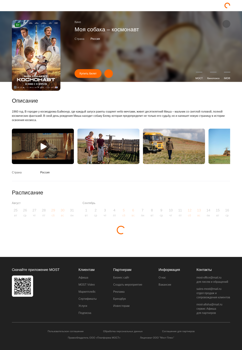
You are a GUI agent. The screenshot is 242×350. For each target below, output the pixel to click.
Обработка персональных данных (123, 331)
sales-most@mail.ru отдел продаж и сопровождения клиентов (213, 293)
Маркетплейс (87, 291)
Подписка (84, 312)
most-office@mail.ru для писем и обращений (212, 279)
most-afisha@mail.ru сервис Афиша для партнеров (209, 308)
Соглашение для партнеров (178, 331)
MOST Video (86, 284)
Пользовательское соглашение (66, 331)
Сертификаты (87, 298)
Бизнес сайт (121, 277)
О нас (162, 277)
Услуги (82, 305)
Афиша (83, 277)
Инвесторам (121, 305)
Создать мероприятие (127, 284)
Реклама (119, 291)
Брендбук (119, 298)
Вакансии (165, 284)
